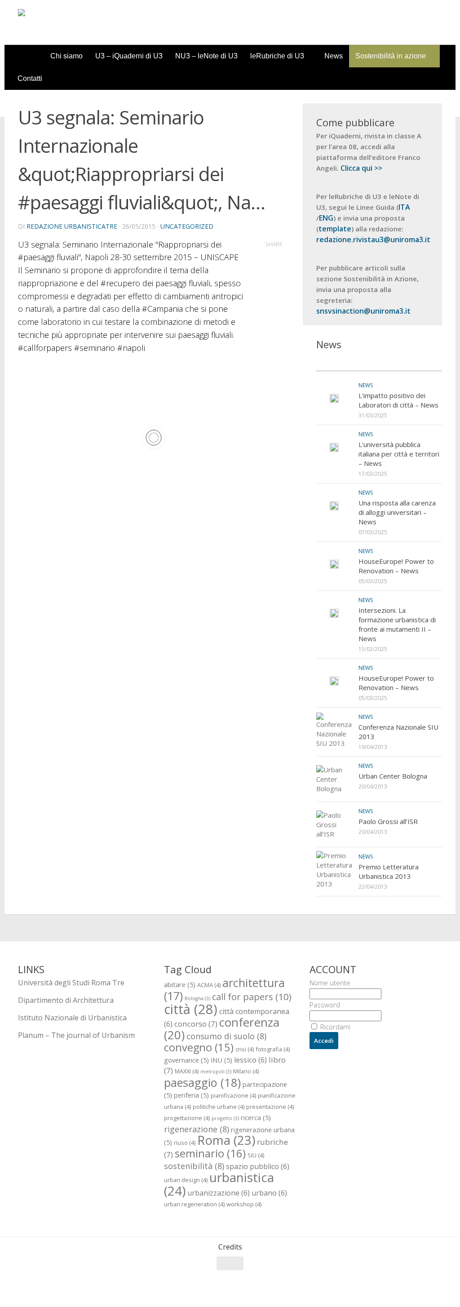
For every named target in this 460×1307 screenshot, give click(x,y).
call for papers (252, 996)
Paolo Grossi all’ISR (388, 821)
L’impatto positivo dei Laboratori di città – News (398, 400)
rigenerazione (196, 1128)
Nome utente (330, 982)
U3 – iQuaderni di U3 (129, 56)
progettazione (187, 1118)
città (190, 1009)
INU (221, 1059)
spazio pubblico (257, 1166)
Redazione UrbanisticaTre (72, 226)
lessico (250, 1060)
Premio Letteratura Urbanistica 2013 (388, 871)
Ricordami (334, 1026)
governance (186, 1059)
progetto (225, 1118)
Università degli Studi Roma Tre (71, 983)
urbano (269, 1193)
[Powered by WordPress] (55, 1288)
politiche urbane (218, 1107)
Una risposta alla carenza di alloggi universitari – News (397, 512)
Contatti (30, 78)
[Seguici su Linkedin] (435, 1281)
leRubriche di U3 (277, 56)
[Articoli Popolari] (410, 362)
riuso (184, 1143)
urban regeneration (194, 1204)
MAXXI (187, 1071)
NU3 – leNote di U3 (206, 56)
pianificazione (233, 1095)
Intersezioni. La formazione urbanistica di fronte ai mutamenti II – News (397, 624)
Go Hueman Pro (129, 1288)
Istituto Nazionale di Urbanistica (72, 1018)
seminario (210, 1153)
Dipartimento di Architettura (66, 1000)
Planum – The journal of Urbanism (76, 1035)
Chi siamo (66, 56)
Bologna (197, 998)
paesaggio (202, 1082)
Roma (226, 1140)
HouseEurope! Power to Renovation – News (396, 566)
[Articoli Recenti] (347, 362)
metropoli (215, 1071)
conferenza (221, 1028)
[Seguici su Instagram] (419, 1281)
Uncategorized (186, 226)
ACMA (209, 985)
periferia (191, 1094)
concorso (195, 1024)
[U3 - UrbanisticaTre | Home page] (69, 22)
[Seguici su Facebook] (387, 1281)
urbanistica (219, 1184)
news (365, 385)
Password (325, 1004)
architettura (224, 989)
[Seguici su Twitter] (403, 1281)
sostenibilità (194, 1165)
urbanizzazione (218, 1193)
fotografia (273, 1049)
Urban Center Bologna (392, 775)
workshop (243, 1204)
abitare (179, 984)
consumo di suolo (226, 1035)
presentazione (270, 1107)
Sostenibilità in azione (390, 56)
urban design (186, 1180)
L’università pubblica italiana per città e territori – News (398, 454)
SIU (256, 1155)
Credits (230, 1247)
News (333, 56)
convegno (199, 1047)
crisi (244, 1049)
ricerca (256, 1117)
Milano (246, 1071)
